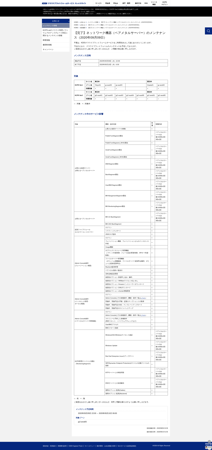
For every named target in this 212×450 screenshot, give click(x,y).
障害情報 (46, 40)
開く (208, 446)
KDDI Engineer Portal (75, 446)
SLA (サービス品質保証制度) (127, 446)
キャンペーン (48, 49)
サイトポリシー (90, 446)
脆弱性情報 (47, 45)
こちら (81, 11)
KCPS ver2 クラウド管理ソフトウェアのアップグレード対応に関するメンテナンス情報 (55, 32)
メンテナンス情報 (50, 26)
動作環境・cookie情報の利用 (106, 446)
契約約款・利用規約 (49, 446)
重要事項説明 (62, 446)
